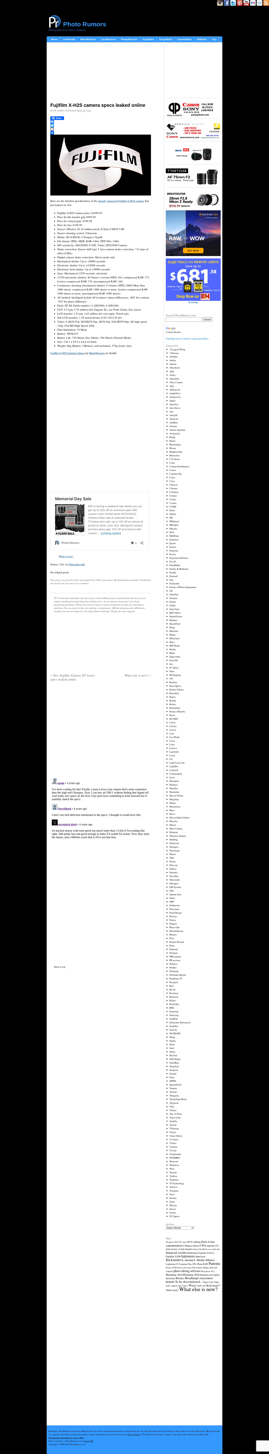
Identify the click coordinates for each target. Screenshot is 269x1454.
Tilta (171, 1106)
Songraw (173, 1070)
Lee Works (174, 737)
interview (200, 1256)
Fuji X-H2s (96, 580)
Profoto (173, 967)
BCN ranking (194, 1241)
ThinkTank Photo (178, 1099)
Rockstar (173, 993)
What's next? (172, 1290)
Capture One (175, 473)
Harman (173, 620)
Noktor (172, 868)
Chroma (173, 488)
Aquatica (173, 404)
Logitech (173, 770)
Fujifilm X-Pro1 (206, 1252)
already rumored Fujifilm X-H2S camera (121, 201)
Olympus (173, 883)
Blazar (172, 448)
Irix (171, 664)
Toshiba (173, 1121)
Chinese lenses (191, 1245)
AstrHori (173, 422)
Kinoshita (174, 693)
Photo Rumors (84, 24)
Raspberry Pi (175, 978)
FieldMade (174, 565)
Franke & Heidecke (178, 568)
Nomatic (173, 872)
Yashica (173, 1176)
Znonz (172, 1209)
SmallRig (174, 1062)
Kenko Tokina (176, 689)
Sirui (171, 1048)
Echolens (174, 539)
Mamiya (173, 784)
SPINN (172, 1081)
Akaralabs (174, 378)
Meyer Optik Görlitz (179, 817)
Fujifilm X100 (173, 1256)
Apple (172, 400)
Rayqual (173, 982)
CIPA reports (207, 1245)
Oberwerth (174, 879)
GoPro (172, 605)
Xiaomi (173, 1172)
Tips (214, 39)
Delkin (172, 514)
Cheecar (173, 484)
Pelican (173, 916)
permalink (134, 580)
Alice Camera (176, 382)
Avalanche (174, 433)
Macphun (174, 781)
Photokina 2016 (191, 1274)
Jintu (171, 671)
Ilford (172, 653)
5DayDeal (170, 1242)
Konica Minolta (177, 711)
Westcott (173, 1161)
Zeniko (173, 1198)
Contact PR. (88, 1441)
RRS (171, 1007)
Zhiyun (173, 1205)
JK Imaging (175, 675)
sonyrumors (206, 1278)
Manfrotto (174, 792)
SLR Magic (175, 1059)
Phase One (174, 927)
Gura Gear (174, 609)
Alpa (171, 386)
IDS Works (174, 645)
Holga (172, 634)
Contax (173, 495)
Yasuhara (173, 1179)
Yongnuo (174, 1190)
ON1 (171, 890)
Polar (172, 945)
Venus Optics (175, 1135)
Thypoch (173, 1102)
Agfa (171, 371)
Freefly (172, 572)
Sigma (172, 1040)
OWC (172, 901)
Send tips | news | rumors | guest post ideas (187, 338)
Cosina (172, 503)
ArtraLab (173, 418)
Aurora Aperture (177, 429)
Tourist (172, 1124)
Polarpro (173, 953)
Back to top (60, 966)
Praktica (173, 963)
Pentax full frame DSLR (187, 1267)
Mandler (173, 788)
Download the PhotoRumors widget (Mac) (66, 1437)
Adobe (172, 360)
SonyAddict (165, 39)
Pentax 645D (171, 1267)
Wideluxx (174, 1165)
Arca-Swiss (174, 407)
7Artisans (174, 353)
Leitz (172, 744)
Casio (172, 477)
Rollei (172, 1000)
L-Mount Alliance (204, 1260)
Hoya (172, 642)
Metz (172, 810)
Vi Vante (173, 1139)
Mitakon (173, 832)
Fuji (77, 580)
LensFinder (69, 39)
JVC (171, 678)
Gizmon (173, 598)
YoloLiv (173, 1187)
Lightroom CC (172, 1264)
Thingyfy (174, 1095)
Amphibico (175, 393)
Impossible (174, 656)
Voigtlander (175, 1154)
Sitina (172, 1051)
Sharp (172, 1037)
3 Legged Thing (177, 349)
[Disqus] (100, 822)
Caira (172, 462)
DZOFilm (174, 536)
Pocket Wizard (176, 942)
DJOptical (174, 521)
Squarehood (175, 1084)
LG (171, 759)
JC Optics (174, 667)
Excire (172, 554)
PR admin (58, 110)
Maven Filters (176, 795)
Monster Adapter (177, 835)
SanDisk (173, 1018)
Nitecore (173, 865)
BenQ (172, 437)
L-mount (187, 1260)
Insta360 (173, 660)
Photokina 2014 (174, 1274)
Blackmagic (175, 444)
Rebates (180, 1278)
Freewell (173, 576)
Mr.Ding (173, 839)
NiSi (171, 857)
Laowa (172, 729)
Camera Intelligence (179, 466)
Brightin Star (175, 451)
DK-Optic (174, 525)
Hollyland (174, 638)
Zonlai (172, 1212)
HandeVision (175, 616)
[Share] (100, 133)
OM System (175, 887)
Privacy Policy (134, 1434)
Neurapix (174, 846)
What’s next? (66, 556)
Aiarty (172, 375)
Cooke (172, 499)
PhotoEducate (176, 931)
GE (171, 590)
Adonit (172, 364)
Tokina (172, 1110)
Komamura (174, 707)
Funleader (174, 583)
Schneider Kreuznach (179, 1022)
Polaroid (173, 949)
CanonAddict (184, 39)
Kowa (172, 715)
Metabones (174, 806)
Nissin (172, 861)
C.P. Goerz (174, 459)
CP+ (217, 1245)
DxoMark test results (207, 1249)
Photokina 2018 (207, 1274)
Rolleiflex (174, 1004)
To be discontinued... (188, 1281)
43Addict (202, 39)
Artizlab (173, 415)
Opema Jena (175, 894)
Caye (172, 481)
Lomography (175, 773)
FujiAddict (148, 39)
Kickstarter (173, 1259)
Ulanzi (172, 1132)
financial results (176, 1252)
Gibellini (173, 594)
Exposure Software (178, 557)
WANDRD (174, 1157)
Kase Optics (175, 685)
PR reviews (174, 960)
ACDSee (173, 356)
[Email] (100, 129)
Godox (172, 601)
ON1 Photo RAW (200, 1264)
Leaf (171, 733)
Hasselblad (174, 623)
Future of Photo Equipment (182, 587)
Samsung (173, 1011)
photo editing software (187, 1271)
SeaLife (173, 1029)
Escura (172, 546)
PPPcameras (175, 956)
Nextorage (174, 850)
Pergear (173, 923)
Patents (214, 1263)
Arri (171, 411)
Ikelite (172, 649)
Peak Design (175, 912)
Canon (172, 470)
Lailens (173, 726)
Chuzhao (173, 492)
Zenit (172, 1201)
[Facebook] (100, 122)
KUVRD (173, 718)
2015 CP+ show (180, 1242)
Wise (171, 1168)
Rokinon (173, 996)
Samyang (174, 1015)
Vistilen (173, 1146)
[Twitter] (100, 125)
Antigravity (175, 397)
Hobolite (173, 631)
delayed (195, 1249)
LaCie (172, 722)
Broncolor (174, 455)
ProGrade (174, 971)
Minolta (173, 821)
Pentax (172, 920)
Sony (172, 1077)
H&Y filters (175, 612)
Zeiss (172, 1194)
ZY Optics (174, 1216)
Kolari (172, 704)
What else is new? (137, 675)
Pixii (171, 938)
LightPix (173, 766)
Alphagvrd (174, 389)
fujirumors (107, 580)
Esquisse (173, 550)
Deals (172, 510)
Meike (172, 803)
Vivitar (172, 1150)
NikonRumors (88, 39)
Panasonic (174, 909)
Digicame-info (77, 564)
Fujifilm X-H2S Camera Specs (67, 353)
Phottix (173, 934)
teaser (170, 1281)
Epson (172, 543)
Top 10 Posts (175, 1113)
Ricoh (172, 989)
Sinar (172, 1044)
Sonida (172, 1073)
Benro (172, 440)
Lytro (172, 777)
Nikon (172, 854)
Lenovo (173, 748)
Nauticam (174, 843)
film (218, 1249)
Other (172, 898)
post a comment (81, 583)
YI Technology (176, 1183)
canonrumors (174, 1245)
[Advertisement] (100, 73)
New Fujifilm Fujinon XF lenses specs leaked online (72, 677)
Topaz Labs (175, 1117)
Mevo (172, 814)
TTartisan (174, 1128)
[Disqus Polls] (100, 731)
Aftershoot (174, 367)
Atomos (173, 426)
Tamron (173, 1088)
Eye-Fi (172, 561)
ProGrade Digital (177, 974)
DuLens (173, 528)
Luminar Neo (185, 1264)
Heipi (172, 627)
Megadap (174, 799)
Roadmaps (192, 1278)
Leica (172, 740)
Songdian (174, 1066)
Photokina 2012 (208, 1271)
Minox (172, 824)
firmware (192, 1252)
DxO (171, 532)
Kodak (172, 700)
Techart (173, 1092)
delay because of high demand (179, 1249)
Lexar (172, 755)
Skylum (173, 1055)
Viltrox (173, 1143)
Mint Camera (175, 828)
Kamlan (173, 682)
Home (54, 39)
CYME (172, 506)
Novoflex (174, 876)
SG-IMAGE (175, 1033)
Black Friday (208, 1241)
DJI (171, 517)
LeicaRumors (108, 39)
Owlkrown (174, 905)
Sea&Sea (173, 1026)
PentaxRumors (129, 39)
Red (171, 985)
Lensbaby (174, 751)
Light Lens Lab (177, 762)
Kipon (172, 696)
